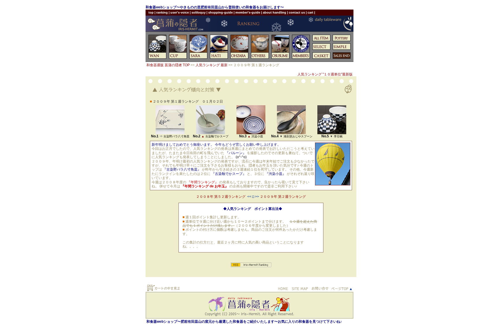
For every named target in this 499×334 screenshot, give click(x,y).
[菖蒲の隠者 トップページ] (249, 26)
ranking (162, 12)
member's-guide (247, 12)
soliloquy (198, 12)
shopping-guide (220, 12)
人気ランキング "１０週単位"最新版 (325, 74)
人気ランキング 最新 (211, 65)
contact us (297, 12)
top (151, 12)
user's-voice (179, 12)
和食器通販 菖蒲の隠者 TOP (168, 65)
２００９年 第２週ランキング (283, 197)
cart (310, 12)
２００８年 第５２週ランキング (220, 197)
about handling (274, 12)
